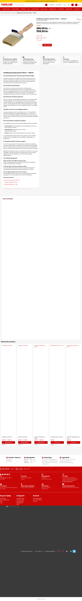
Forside (1, 13)
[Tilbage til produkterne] (79, 13)
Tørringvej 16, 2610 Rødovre (26, 551)
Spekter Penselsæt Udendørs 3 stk (12, 180)
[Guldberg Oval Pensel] (8, 390)
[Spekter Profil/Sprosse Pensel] (41, 390)
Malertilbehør (8, 13)
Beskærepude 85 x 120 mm (57, 436)
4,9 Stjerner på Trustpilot (10, 59)
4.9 (1, 476)
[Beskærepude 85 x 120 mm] (57, 390)
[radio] (39, 37)
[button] (57, 442)
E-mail (20, 469)
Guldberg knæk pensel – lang (11, 184)
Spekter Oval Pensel (22, 436)
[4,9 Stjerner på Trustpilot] (3, 57)
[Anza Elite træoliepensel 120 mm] (73, 390)
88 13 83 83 (5, 469)
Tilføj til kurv (47, 45)
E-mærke (24, 476)
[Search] (46, 5)
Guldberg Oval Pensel (7, 436)
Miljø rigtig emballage (27, 486)
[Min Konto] (72, 5)
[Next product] (81, 13)
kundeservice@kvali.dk (50, 551)
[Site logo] (7, 4)
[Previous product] (78, 13)
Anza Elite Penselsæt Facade (10, 182)
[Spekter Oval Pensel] (24, 390)
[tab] (8, 198)
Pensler (13, 13)
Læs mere (38, 25)
